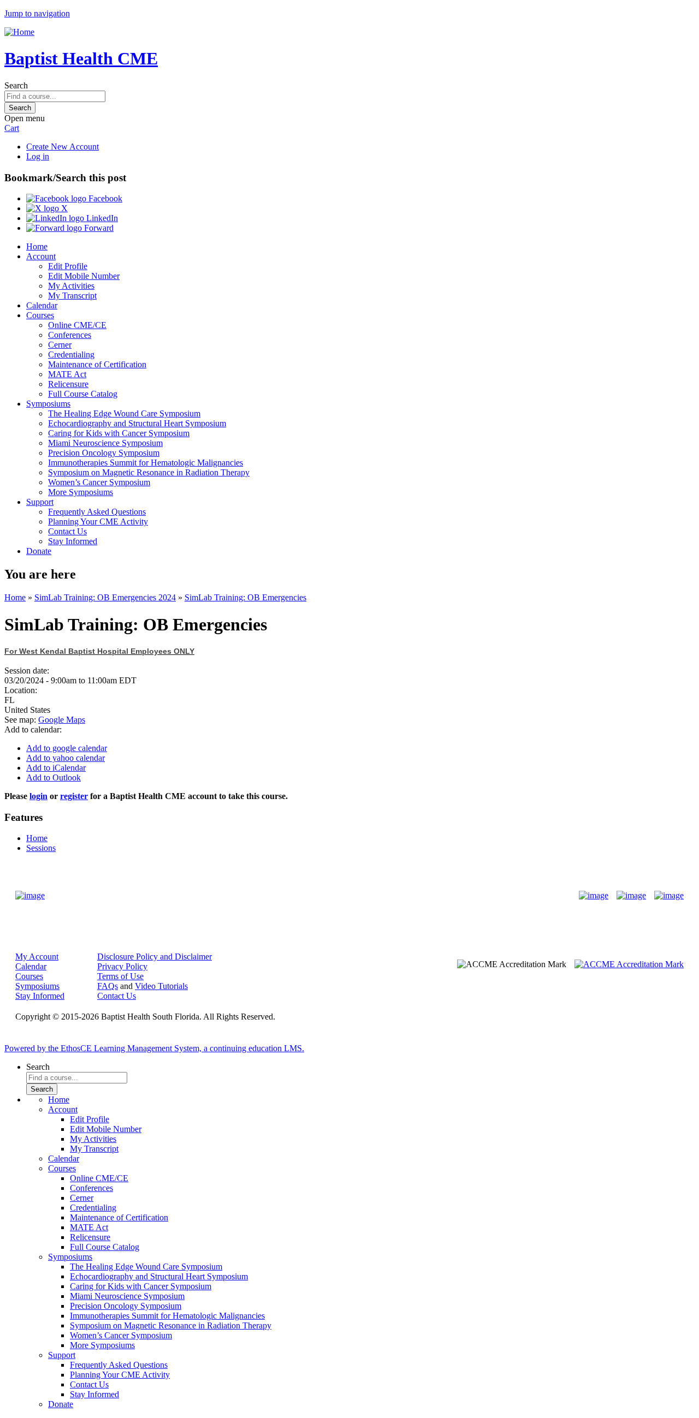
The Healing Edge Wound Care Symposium (124, 413)
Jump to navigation (37, 13)
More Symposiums (80, 492)
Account (41, 256)
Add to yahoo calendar (65, 757)
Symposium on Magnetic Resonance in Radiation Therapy (149, 472)
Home (37, 246)
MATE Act (67, 374)
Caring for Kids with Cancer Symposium (118, 433)
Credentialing (71, 354)
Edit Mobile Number (84, 276)
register (74, 796)
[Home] (19, 32)
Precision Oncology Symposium (103, 452)
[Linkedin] (669, 896)
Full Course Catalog (82, 393)
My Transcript (72, 295)
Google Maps (61, 719)
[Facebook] (593, 896)
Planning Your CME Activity (98, 521)
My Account (36, 956)
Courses (40, 315)
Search (16, 85)
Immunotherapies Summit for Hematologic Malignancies (145, 462)
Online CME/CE (77, 325)
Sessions (41, 848)
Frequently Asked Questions (97, 511)
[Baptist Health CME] (30, 896)
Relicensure (68, 384)
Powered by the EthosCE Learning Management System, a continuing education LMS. (154, 1048)
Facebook (104, 198)
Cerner (60, 344)
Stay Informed (72, 541)
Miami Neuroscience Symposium (105, 443)
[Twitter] (631, 896)
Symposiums (48, 403)
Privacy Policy (122, 966)
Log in (37, 156)
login (38, 796)
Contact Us (67, 531)
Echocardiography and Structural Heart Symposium (137, 423)
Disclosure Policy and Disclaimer (154, 956)
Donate (38, 551)
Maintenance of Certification (97, 364)
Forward (98, 228)
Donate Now (315, 895)
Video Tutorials (161, 986)
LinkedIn (101, 218)
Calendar (41, 305)
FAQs (107, 986)
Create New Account (62, 146)
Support (40, 502)
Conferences (69, 334)
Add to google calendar (66, 748)
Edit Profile (67, 266)
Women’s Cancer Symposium (99, 482)
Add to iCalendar (56, 767)
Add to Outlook (53, 777)
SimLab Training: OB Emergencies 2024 (105, 597)
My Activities (71, 285)
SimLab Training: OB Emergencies (245, 597)
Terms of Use (120, 976)
